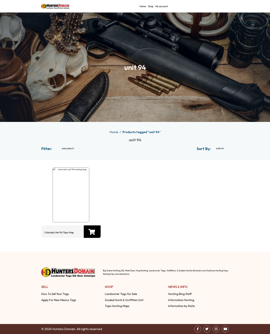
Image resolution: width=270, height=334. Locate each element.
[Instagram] (216, 329)
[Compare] (80, 213)
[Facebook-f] (197, 329)
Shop (150, 6)
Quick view (60, 213)
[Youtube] (225, 329)
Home (143, 6)
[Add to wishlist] (70, 213)
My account (161, 6)
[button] (91, 232)
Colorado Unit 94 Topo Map (59, 232)
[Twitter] (206, 329)
